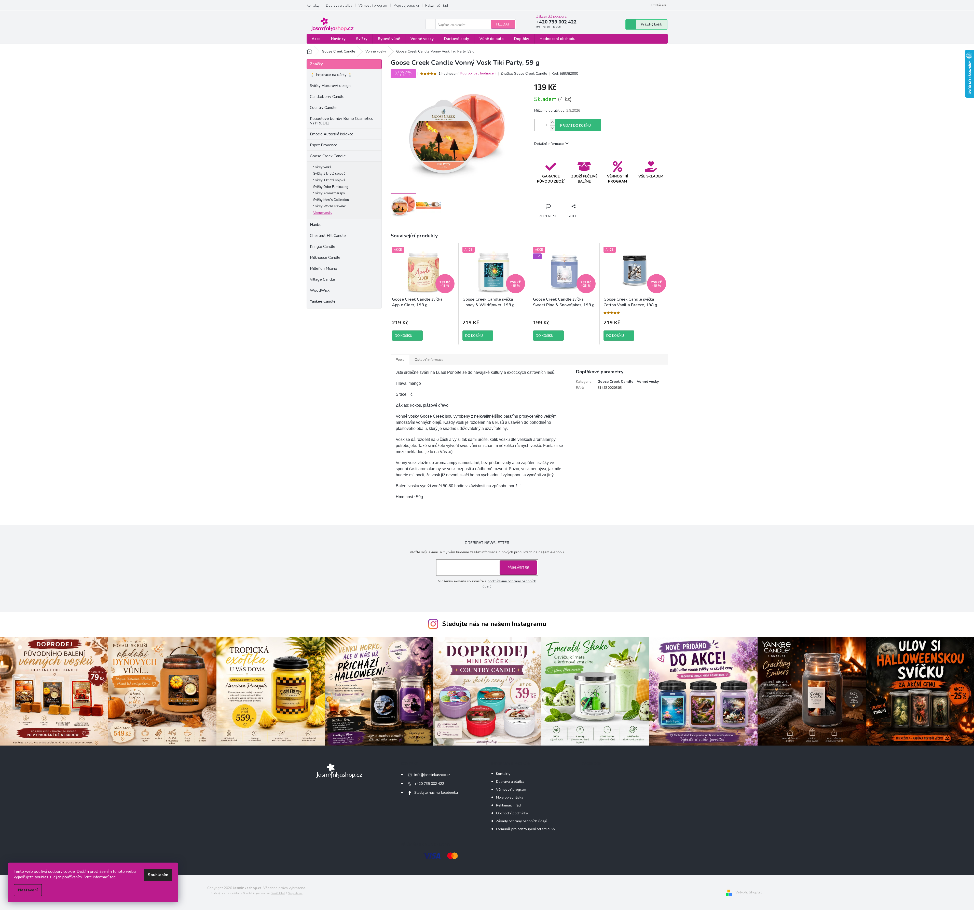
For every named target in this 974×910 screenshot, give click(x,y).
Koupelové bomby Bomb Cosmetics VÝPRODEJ (341, 121)
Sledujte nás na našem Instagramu (494, 624)
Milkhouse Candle (325, 257)
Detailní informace (549, 143)
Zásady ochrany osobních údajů (521, 821)
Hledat (503, 24)
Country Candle (323, 107)
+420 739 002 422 (429, 783)
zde (112, 877)
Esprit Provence (323, 145)
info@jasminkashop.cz (432, 774)
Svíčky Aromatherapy (329, 193)
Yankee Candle (323, 301)
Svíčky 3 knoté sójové (329, 173)
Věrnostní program (373, 5)
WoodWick (320, 290)
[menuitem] (316, 39)
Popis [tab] (400, 359)
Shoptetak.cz (295, 893)
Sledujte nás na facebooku (436, 792)
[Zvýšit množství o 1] (552, 122)
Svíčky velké (322, 167)
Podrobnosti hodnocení (478, 73)
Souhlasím (158, 875)
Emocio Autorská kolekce (331, 134)
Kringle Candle (322, 246)
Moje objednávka (406, 5)
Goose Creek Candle (328, 156)
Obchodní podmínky (512, 813)
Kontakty (313, 5)
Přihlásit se (518, 567)
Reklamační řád (436, 5)
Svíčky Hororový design (330, 85)
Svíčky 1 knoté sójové (329, 180)
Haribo (316, 224)
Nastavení (28, 890)
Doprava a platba (339, 5)
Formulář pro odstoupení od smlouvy (525, 829)
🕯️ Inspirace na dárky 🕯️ (331, 74)
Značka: (524, 73)
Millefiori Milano (323, 268)
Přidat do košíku (575, 125)
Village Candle (322, 279)
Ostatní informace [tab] (429, 359)
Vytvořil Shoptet (748, 892)
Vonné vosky (322, 213)
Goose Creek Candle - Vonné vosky (628, 381)
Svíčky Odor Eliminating (330, 187)
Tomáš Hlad (278, 893)
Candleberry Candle (327, 96)
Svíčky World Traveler (329, 206)
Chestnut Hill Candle (328, 235)
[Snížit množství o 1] (552, 128)
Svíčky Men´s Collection (331, 200)
